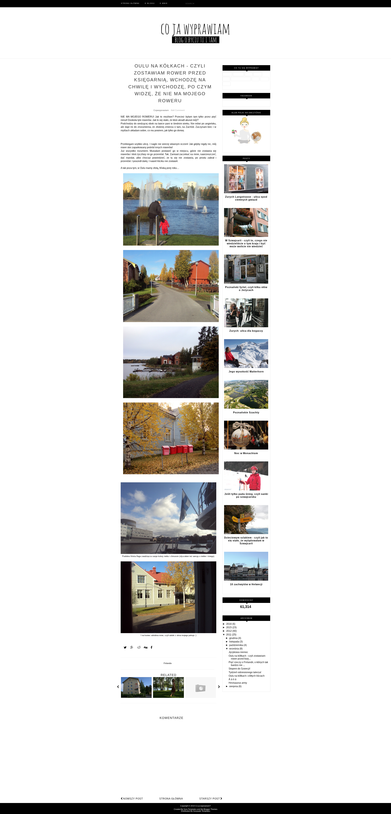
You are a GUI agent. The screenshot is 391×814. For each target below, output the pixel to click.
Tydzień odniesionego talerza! (245, 672)
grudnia (233, 638)
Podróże (257, 74)
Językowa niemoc (238, 652)
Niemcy (226, 84)
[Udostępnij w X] (123, 647)
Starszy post (209, 798)
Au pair (249, 74)
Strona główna (171, 798)
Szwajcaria (238, 74)
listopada (234, 641)
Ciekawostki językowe (241, 79)
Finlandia (168, 663)
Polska (226, 79)
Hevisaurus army (238, 683)
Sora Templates (190, 809)
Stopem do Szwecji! (239, 668)
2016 (229, 624)
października (236, 645)
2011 (229, 634)
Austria (255, 79)
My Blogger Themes (209, 809)
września (234, 648)
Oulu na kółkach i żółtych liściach (247, 675)
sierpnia (234, 686)
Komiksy (264, 79)
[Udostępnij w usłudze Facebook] (150, 647)
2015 (229, 627)
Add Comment (178, 110)
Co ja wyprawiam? (203, 806)
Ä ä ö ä (232, 679)
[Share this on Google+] (130, 647)
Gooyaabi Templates (201, 811)
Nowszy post (133, 798)
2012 (229, 631)
